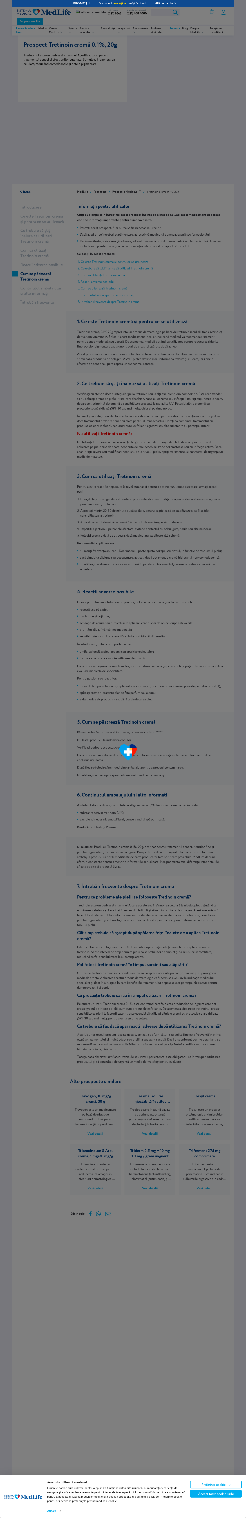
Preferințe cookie (213, 1484)
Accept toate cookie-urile (216, 1494)
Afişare (51, 1510)
